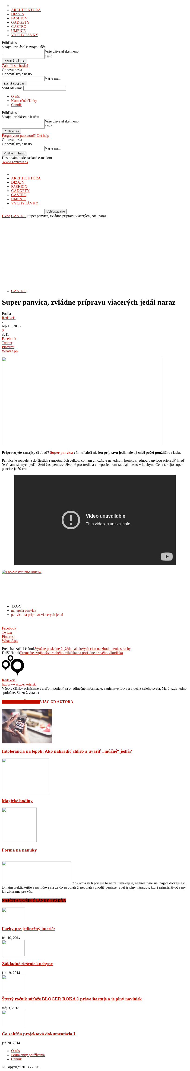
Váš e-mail (52, 78)
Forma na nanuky (19, 850)
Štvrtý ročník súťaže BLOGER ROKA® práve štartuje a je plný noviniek (72, 998)
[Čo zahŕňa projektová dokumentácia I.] (13, 1025)
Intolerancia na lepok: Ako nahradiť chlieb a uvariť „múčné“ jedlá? (67, 751)
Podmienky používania (28, 1055)
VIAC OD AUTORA (56, 702)
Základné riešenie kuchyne (27, 963)
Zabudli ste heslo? (15, 66)
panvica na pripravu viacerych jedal (37, 615)
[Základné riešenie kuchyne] (13, 955)
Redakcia (9, 318)
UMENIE (18, 31)
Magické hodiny (17, 800)
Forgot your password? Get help (25, 136)
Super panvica (61, 452)
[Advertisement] (95, 252)
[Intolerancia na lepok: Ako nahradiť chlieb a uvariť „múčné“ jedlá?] (27, 742)
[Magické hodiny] (25, 792)
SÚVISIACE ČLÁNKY (21, 702)
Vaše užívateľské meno (62, 51)
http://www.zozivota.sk (19, 684)
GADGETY (20, 22)
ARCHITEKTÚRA (26, 10)
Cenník (16, 105)
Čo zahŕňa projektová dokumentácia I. (39, 1033)
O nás (15, 96)
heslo (48, 56)
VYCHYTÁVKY (24, 35)
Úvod (6, 216)
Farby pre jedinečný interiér (28, 928)
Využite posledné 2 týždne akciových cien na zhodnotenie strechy (83, 649)
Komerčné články (24, 101)
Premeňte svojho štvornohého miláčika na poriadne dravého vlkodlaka (71, 653)
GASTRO (18, 26)
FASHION (19, 18)
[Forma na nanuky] (19, 841)
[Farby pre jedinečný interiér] (13, 920)
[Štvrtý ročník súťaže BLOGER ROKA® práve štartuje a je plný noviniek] (13, 990)
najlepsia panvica (23, 610)
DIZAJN (17, 14)
